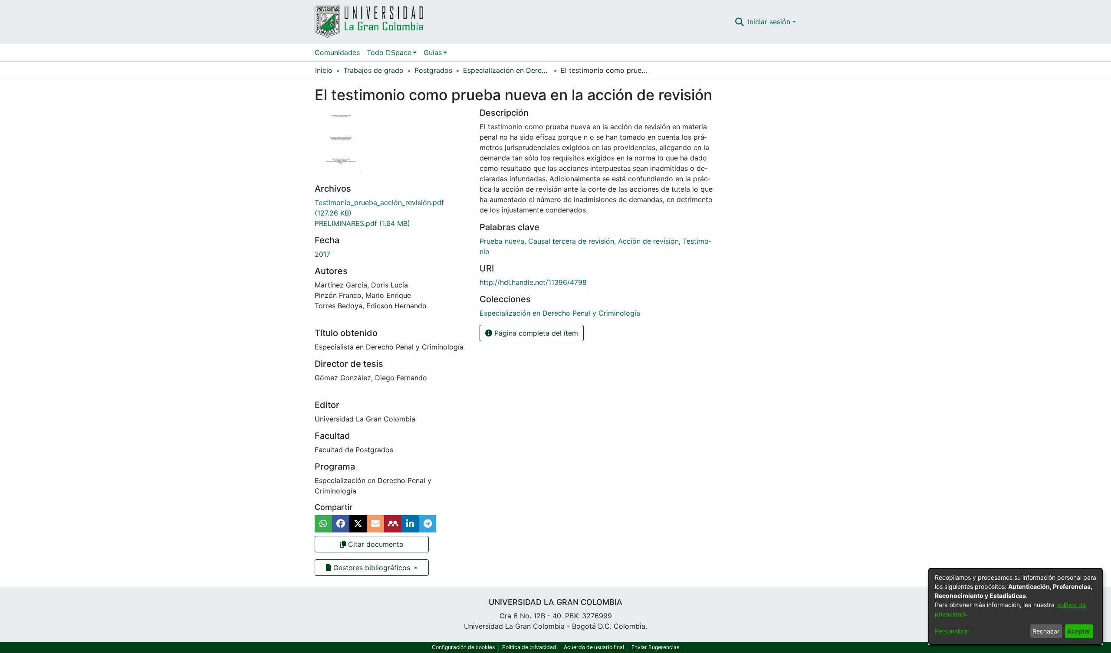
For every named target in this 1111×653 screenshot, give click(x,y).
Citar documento (375, 544)
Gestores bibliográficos (371, 567)
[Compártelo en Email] (375, 523)
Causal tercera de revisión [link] (571, 241)
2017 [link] (322, 254)
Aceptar (1079, 631)
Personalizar (952, 631)
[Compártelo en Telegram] (427, 523)
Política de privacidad (529, 647)
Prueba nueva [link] (502, 241)
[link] (362, 223)
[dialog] (1015, 606)
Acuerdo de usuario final (594, 647)
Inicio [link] (323, 70)
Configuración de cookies (463, 647)
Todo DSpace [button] (389, 52)
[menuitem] (392, 52)
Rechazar (1045, 631)
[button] (739, 21)
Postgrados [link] (433, 70)
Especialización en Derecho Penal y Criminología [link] (506, 70)
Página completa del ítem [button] (535, 333)
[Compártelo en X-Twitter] (358, 523)
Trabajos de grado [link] (373, 70)
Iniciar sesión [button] (770, 21)
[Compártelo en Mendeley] (392, 523)
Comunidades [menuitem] (337, 52)
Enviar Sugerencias (655, 647)
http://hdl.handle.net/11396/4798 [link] (533, 282)
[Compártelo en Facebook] (340, 523)
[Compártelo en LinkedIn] (410, 523)
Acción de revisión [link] (648, 241)
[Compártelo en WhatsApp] (323, 523)
